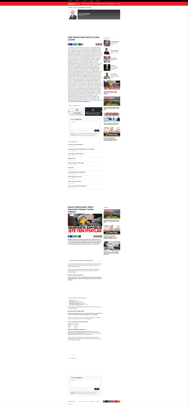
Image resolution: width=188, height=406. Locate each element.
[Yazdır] (82, 44)
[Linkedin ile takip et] (111, 401)
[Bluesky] (73, 44)
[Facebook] (69, 44)
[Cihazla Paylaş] (80, 44)
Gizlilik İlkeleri (92, 401)
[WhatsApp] (78, 44)
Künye (84, 401)
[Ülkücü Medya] (74, 4)
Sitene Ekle (97, 401)
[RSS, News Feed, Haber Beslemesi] (119, 401)
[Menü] (119, 4)
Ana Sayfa (70, 7)
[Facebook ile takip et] (104, 401)
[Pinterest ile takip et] (116, 401)
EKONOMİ (88, 3)
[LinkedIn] (75, 44)
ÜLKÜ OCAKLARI (111, 3)
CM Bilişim (71, 404)
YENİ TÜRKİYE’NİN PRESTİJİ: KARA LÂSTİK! (85, 7)
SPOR (106, 3)
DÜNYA (103, 3)
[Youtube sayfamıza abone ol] (109, 401)
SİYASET (92, 3)
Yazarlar (75, 7)
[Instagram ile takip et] (114, 401)
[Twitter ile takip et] (106, 401)
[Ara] (117, 4)
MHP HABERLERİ (98, 3)
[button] (97, 44)
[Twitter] (71, 44)
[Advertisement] (94, 28)
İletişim (88, 401)
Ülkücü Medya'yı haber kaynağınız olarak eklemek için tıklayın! (82, 260)
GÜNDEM (83, 3)
